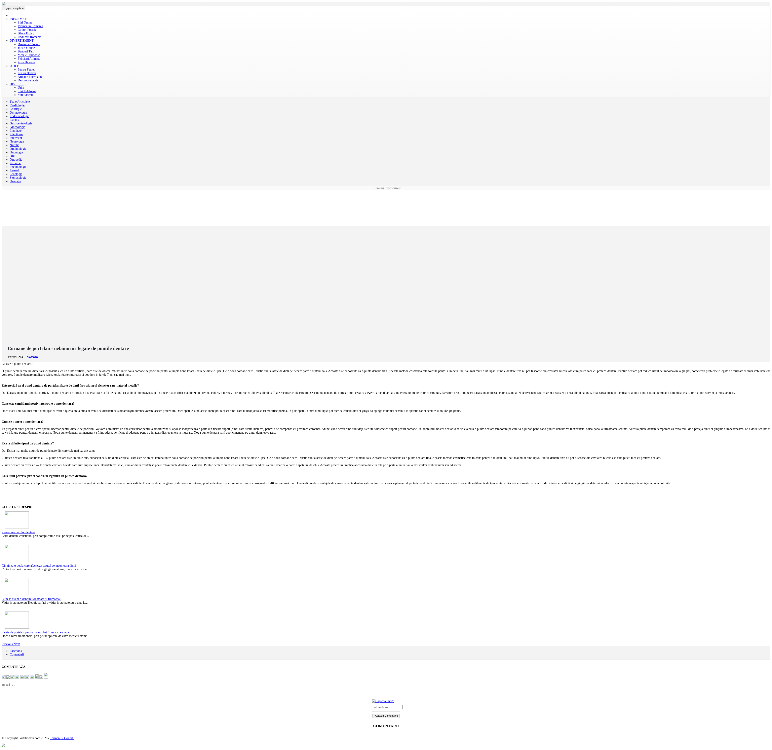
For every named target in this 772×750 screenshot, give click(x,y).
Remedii (15, 170)
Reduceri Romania (29, 37)
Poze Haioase (26, 62)
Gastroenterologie (21, 123)
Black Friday (26, 33)
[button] (7, 644)
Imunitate (16, 130)
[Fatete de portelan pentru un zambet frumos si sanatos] (16, 619)
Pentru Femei (26, 69)
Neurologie (17, 141)
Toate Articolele (20, 101)
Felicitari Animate (29, 58)
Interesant (16, 138)
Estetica (15, 119)
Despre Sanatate (28, 80)
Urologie (15, 181)
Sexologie (16, 174)
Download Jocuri (29, 44)
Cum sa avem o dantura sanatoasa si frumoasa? (31, 599)
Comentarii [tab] (17, 654)
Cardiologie (17, 105)
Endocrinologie (19, 116)
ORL (13, 156)
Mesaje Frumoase (29, 55)
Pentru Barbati (27, 73)
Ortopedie (16, 159)
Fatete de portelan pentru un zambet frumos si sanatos (35, 632)
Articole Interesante (30, 76)
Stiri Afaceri (25, 94)
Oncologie (16, 152)
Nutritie (14, 145)
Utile (21, 87)
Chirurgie (16, 109)
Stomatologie (18, 177)
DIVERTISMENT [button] (22, 40)
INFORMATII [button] (19, 19)
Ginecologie (17, 127)
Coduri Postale (27, 29)
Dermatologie (18, 112)
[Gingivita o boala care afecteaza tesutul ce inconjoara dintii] (16, 552)
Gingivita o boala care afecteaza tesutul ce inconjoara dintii (39, 565)
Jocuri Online (26, 47)
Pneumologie (18, 166)
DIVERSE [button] (17, 84)
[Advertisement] (386, 199)
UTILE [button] (14, 66)
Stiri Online (25, 22)
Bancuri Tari (26, 51)
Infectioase (16, 134)
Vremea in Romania (30, 26)
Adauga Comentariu (386, 715)
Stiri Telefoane (27, 91)
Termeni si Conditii (62, 738)
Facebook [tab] (16, 651)
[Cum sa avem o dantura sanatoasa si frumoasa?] (16, 585)
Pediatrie (15, 163)
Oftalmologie (18, 148)
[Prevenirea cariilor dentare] (16, 519)
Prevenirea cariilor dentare (18, 532)
